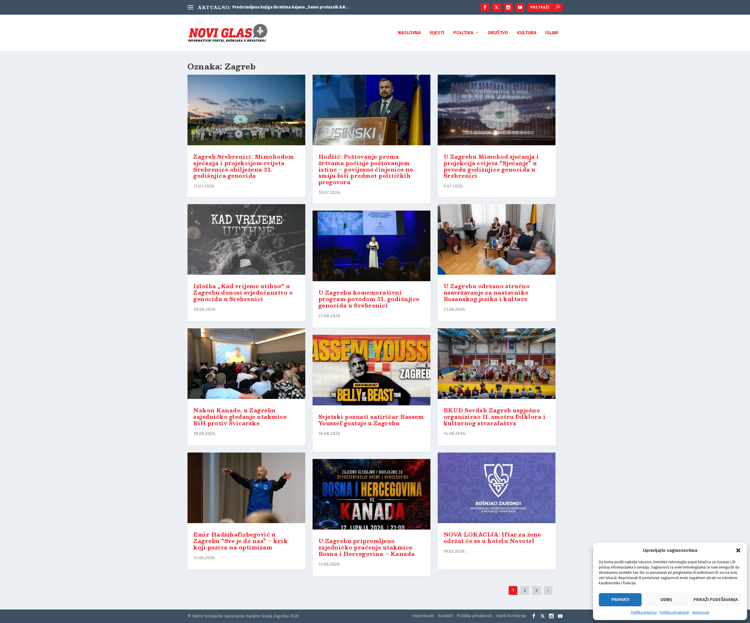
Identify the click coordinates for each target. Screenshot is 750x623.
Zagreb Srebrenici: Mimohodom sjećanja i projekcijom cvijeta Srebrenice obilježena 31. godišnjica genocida (243, 166)
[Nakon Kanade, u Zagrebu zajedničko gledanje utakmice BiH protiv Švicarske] (246, 365)
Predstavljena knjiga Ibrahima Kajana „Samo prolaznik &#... (290, 7)
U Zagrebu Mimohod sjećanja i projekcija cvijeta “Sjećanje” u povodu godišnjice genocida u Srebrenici (491, 166)
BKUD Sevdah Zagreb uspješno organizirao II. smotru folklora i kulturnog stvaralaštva (495, 417)
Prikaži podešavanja (715, 599)
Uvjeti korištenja (511, 615)
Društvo (498, 32)
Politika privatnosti (674, 612)
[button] (738, 550)
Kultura (526, 32)
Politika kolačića (644, 612)
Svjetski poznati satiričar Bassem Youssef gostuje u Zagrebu (371, 420)
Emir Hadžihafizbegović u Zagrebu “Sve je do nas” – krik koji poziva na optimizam (240, 541)
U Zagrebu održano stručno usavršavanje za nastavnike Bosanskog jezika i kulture (487, 292)
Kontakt (445, 615)
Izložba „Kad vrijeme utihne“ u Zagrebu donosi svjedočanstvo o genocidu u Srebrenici (243, 292)
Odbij (666, 599)
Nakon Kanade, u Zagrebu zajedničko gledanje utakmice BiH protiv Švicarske (240, 417)
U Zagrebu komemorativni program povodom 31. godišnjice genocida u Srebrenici (369, 299)
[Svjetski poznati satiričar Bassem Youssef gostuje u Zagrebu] (371, 371)
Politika (463, 32)
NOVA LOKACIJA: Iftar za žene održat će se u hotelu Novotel (492, 537)
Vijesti (436, 32)
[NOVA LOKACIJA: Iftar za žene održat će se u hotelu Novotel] (496, 489)
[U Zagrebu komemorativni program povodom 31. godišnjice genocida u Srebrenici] (371, 247)
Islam (551, 32)
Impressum (700, 612)
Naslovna (409, 32)
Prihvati (620, 599)
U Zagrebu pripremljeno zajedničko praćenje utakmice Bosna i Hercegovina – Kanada (366, 547)
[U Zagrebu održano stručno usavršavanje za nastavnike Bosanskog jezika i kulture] (496, 240)
